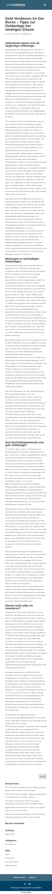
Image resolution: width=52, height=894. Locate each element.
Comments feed (11, 862)
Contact (32, 877)
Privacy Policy (20, 877)
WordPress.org (11, 865)
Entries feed (9, 858)
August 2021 (10, 834)
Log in (7, 854)
